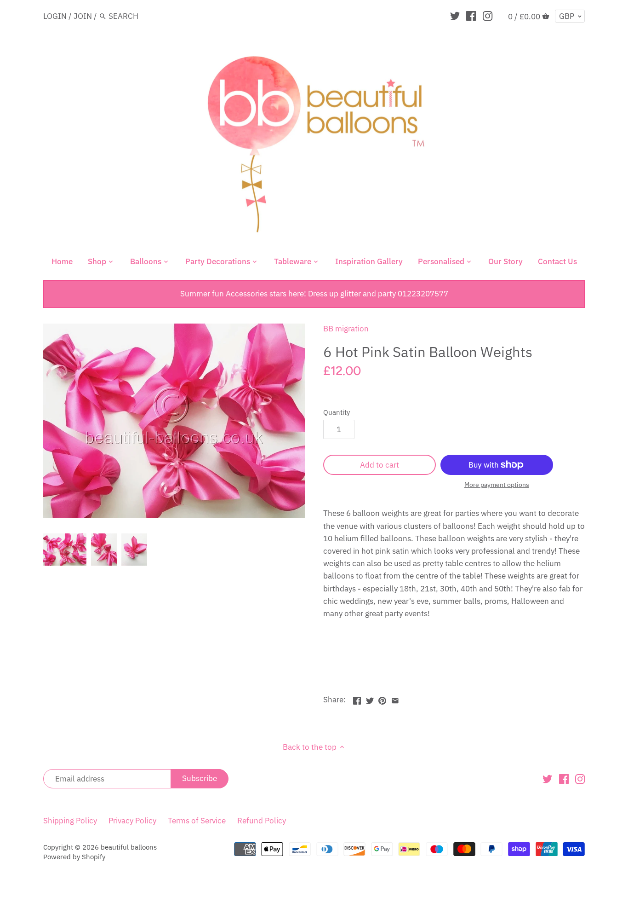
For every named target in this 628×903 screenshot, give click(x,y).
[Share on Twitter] (370, 699)
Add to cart (379, 465)
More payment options (496, 484)
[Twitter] (455, 15)
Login (55, 16)
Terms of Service (197, 821)
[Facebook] (471, 15)
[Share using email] (395, 699)
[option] (64, 549)
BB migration (346, 329)
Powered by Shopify (74, 856)
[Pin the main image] (382, 699)
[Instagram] (487, 15)
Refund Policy (261, 821)
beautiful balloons (129, 846)
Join (83, 16)
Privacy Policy (132, 821)
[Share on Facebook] (357, 699)
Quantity (336, 412)
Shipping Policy (70, 821)
